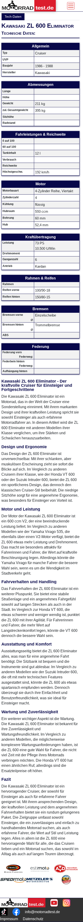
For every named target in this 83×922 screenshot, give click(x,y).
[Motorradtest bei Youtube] (54, 903)
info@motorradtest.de (42, 912)
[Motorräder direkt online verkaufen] (40, 869)
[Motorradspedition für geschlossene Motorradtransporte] (13, 885)
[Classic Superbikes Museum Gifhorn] (66, 885)
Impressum (9, 919)
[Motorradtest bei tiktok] (4, 912)
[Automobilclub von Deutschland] (66, 869)
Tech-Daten (13, 16)
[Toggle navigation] (70, 6)
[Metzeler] (40, 885)
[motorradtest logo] (22, 902)
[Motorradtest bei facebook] (16, 912)
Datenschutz (33, 919)
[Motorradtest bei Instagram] (66, 903)
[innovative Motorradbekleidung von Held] (13, 869)
